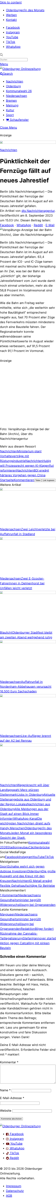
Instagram (13, 32)
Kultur (10, 110)
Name (5, 1090)
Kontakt (11, 20)
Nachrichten (14, 81)
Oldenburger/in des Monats (25, 10)
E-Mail (50, 225)
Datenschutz (15, 1191)
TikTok (10, 42)
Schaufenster (19, 120)
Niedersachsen (16, 96)
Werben (11, 15)
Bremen (11, 100)
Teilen (37, 480)
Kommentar (9, 1062)
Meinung (12, 105)
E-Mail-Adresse (12, 1098)
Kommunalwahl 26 (19, 91)
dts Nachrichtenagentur (38, 211)
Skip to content (11, 2)
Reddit (38, 225)
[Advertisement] (28, 394)
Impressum (13, 1186)
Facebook (13, 27)
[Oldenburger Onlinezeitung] (20, 1126)
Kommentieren (24, 480)
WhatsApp (13, 46)
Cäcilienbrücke (39, 847)
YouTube (12, 37)
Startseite (7, 480)
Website (5, 1110)
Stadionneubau (18, 847)
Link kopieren (48, 480)
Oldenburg (13, 86)
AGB (9, 1195)
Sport (10, 115)
